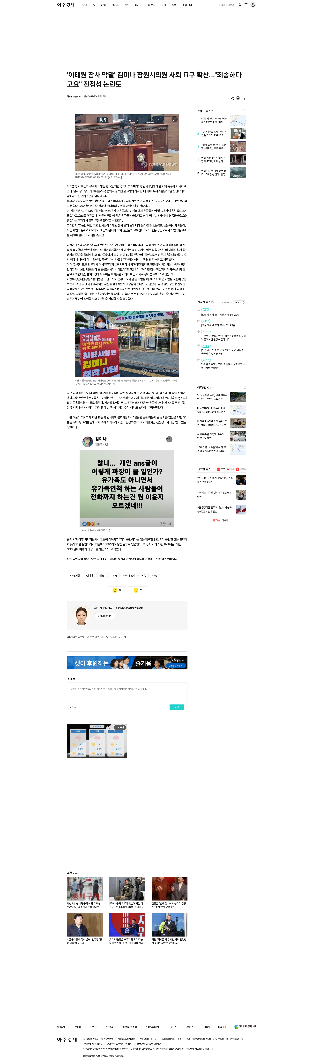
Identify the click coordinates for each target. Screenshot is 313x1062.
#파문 (154, 575)
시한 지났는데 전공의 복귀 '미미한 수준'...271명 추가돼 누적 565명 (84, 905)
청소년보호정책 (152, 1026)
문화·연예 (187, 5)
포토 (174, 5)
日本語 (231, 5)
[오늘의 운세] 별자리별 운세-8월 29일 (220, 314)
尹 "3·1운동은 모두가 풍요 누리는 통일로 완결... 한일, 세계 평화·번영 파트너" (126, 941)
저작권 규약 (172, 1026)
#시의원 (113, 575)
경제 (126, 5)
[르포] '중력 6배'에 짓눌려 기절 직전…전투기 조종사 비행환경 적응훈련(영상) (126, 905)
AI (94, 5)
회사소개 (61, 1026)
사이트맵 (206, 1026)
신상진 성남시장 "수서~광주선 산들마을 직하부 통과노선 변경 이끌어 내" (223, 337)
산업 (103, 5)
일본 (232, 469)
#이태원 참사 (129, 575)
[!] (245, 111)
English (222, 5)
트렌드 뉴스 (204, 111)
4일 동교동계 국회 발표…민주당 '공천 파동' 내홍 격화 (84, 941)
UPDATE (238, 302)
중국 (84, 5)
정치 (137, 5)
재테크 (115, 5)
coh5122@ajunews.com (129, 607)
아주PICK (203, 387)
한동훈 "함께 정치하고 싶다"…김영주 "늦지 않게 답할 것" (169, 905)
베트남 (243, 469)
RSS (220, 1026)
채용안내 (93, 1026)
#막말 (143, 575)
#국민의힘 (75, 575)
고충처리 (189, 1026)
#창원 (101, 575)
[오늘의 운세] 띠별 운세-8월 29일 (218, 325)
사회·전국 (150, 5)
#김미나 (89, 575)
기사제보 (109, 1026)
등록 (177, 707)
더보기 (212, 521)
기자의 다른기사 (105, 616)
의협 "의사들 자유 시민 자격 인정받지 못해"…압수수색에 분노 (169, 941)
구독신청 (77, 1026)
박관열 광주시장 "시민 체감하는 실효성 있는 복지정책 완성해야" (223, 366)
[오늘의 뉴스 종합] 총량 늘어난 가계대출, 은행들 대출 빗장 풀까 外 (222, 352)
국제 (163, 5)
